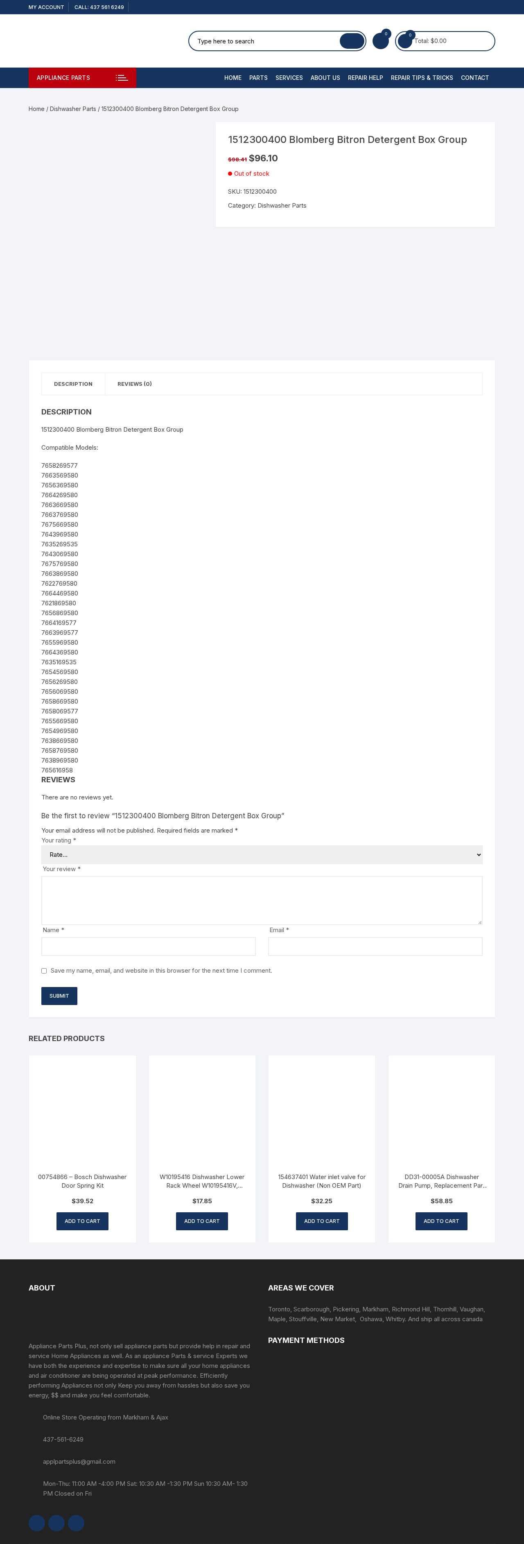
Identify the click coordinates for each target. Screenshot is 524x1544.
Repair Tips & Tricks (422, 77)
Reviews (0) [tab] (134, 383)
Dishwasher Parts (73, 108)
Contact (475, 77)
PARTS (258, 77)
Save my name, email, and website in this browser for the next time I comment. (161, 970)
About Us (325, 77)
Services (289, 77)
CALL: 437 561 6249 (99, 7)
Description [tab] (73, 383)
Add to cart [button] (82, 1221)
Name (53, 930)
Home (233, 77)
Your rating (58, 840)
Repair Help (365, 77)
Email (279, 930)
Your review (62, 869)
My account (46, 7)
